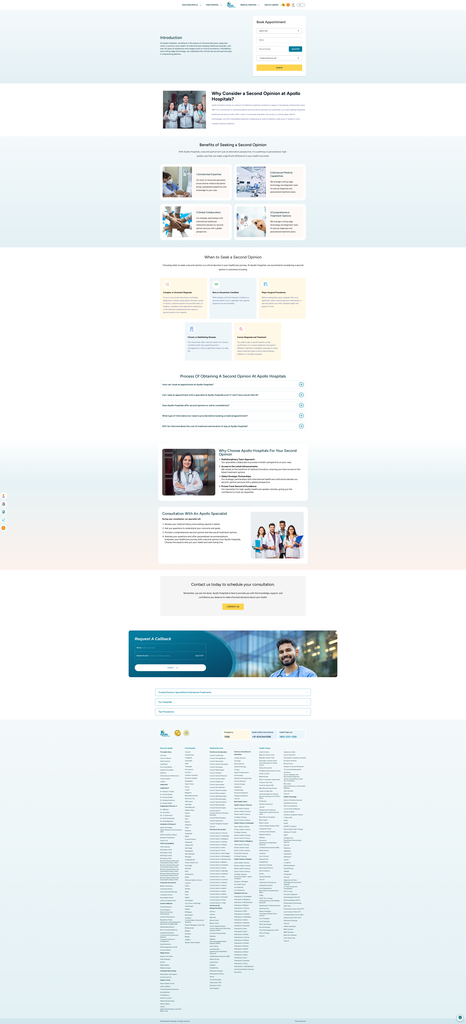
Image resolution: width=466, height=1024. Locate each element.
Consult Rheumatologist (218, 799)
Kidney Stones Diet (265, 768)
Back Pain (213, 917)
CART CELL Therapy (266, 898)
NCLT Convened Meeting (168, 930)
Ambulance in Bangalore (242, 899)
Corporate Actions (166, 895)
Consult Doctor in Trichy (218, 900)
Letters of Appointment (168, 900)
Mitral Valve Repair (265, 924)
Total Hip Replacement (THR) (269, 930)
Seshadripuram (190, 807)
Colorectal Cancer (265, 829)
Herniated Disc (215, 949)
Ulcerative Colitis (215, 985)
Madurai (187, 816)
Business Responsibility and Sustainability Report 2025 (169, 874)
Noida (187, 877)
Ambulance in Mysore (241, 946)
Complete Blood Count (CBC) (294, 915)
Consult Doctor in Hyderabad (219, 836)
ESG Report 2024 (166, 852)
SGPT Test (287, 906)
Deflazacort (287, 857)
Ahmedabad (189, 900)
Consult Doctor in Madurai (218, 882)
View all (261, 807)
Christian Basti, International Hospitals (194, 921)
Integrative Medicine (241, 796)
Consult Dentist (215, 811)
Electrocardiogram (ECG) (292, 900)
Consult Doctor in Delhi (217, 847)
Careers (162, 781)
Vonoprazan (288, 874)
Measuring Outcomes (167, 1001)
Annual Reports (165, 910)
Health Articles (264, 752)
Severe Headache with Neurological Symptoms (292, 775)
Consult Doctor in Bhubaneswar (220, 859)
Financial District (190, 839)
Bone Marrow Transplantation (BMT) (269, 891)
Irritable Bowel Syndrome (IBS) (220, 956)
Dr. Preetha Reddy (166, 794)
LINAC (286, 820)
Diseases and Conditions (267, 810)
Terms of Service (300, 1021)
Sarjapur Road (189, 810)
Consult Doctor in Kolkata (218, 844)
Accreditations (165, 992)
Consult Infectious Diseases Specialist (219, 814)
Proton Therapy (264, 933)
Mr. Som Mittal (165, 812)
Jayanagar (188, 804)
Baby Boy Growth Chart (267, 758)
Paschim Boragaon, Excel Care (195, 925)
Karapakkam (189, 781)
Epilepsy (212, 939)
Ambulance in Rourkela (241, 960)
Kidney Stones (214, 959)
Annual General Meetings (168, 892)
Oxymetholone (289, 868)
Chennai (188, 752)
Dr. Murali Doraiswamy (167, 818)
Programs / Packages (241, 881)
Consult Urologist (215, 773)
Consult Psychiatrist (216, 821)
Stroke (212, 977)
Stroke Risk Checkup (241, 853)
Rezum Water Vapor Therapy (293, 829)
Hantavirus (262, 840)
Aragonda (188, 825)
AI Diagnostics (288, 838)
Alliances (163, 773)
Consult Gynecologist (217, 784)
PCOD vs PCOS (264, 774)
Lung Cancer (214, 962)
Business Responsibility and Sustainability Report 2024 (169, 870)
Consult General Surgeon (218, 802)
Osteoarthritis (264, 859)
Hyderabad (188, 833)
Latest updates (165, 986)
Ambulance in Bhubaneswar (243, 902)
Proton (187, 787)
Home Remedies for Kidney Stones (268, 764)
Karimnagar (188, 848)
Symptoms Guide (289, 752)
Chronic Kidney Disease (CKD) (269, 826)
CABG (261, 895)
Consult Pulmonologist (217, 779)
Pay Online (237, 972)
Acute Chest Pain (289, 755)
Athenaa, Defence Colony (193, 880)
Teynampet (188, 761)
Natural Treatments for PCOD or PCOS (269, 797)
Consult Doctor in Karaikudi (219, 874)
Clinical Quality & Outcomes (169, 989)
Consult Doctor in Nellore (218, 894)
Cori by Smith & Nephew (292, 809)
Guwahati (188, 918)
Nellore (187, 822)
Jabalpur (188, 939)
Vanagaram (188, 758)
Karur (186, 819)
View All (212, 826)
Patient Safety (165, 1004)
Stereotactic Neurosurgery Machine (292, 841)
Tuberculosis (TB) (215, 982)
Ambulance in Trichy (240, 963)
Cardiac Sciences (239, 758)
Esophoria (287, 772)
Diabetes (213, 936)
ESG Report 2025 (166, 850)
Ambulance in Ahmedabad (242, 896)
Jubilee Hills (189, 845)
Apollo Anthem (165, 761)
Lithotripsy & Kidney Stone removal (268, 914)
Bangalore (188, 793)
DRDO (187, 836)
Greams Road (189, 755)
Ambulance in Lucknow (241, 937)
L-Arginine (287, 862)
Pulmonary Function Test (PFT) (294, 909)
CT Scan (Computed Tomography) (290, 887)
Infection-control (165, 998)
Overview (163, 755)
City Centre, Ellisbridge (192, 903)
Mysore (187, 813)
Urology (236, 769)
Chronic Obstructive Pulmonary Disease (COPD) (220, 929)
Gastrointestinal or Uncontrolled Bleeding (294, 787)
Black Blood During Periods (268, 788)
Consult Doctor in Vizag (217, 903)
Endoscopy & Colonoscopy (292, 903)
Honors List (164, 840)
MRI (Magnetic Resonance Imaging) (292, 883)
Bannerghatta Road (191, 795)
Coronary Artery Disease (218, 933)
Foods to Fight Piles (266, 791)
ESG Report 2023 (166, 855)
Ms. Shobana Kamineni (167, 800)
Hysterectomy (264, 908)
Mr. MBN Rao (164, 809)
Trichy (187, 828)
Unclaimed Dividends (167, 933)
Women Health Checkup (242, 811)
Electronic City (190, 798)
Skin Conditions (264, 871)
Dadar (187, 892)
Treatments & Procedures (267, 882)
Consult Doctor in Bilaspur (218, 862)
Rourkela (188, 934)
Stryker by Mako (289, 812)
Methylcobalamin (289, 865)
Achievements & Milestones (169, 776)
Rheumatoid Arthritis (217, 974)
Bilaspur (187, 931)
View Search (3, 528)
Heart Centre (189, 784)
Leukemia (262, 853)
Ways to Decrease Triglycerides (269, 779)
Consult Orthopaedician (218, 758)
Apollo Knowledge (166, 827)
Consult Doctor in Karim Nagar (220, 853)
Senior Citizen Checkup (242, 820)
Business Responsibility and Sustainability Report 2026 (169, 879)
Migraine (212, 965)
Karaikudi (188, 830)
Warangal (188, 857)
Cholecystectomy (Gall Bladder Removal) (269, 901)
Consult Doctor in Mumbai (218, 842)
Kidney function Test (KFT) (292, 917)
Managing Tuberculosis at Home (269, 771)
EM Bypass (188, 912)
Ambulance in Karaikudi (242, 925)
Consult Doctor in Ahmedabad (220, 856)
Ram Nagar (188, 865)
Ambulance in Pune (240, 958)
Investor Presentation (167, 917)
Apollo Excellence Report (168, 835)
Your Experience (239, 890)
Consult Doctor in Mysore (218, 885)
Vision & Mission (165, 758)
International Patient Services (244, 969)
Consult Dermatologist (217, 805)
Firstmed (188, 772)
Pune (186, 894)
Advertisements (165, 944)
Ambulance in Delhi (240, 911)
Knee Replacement (265, 888)
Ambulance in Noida (240, 955)
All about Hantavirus (266, 804)
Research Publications (167, 837)
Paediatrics (237, 787)
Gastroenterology (240, 767)
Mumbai (187, 889)
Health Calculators (290, 926)
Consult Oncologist (216, 767)
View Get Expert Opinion (3, 520)
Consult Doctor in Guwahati (219, 865)
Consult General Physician (218, 776)
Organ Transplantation (241, 772)
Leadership (163, 764)
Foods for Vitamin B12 (266, 785)
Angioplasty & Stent (266, 885)
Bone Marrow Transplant (267, 817)
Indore (187, 886)
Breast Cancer (214, 923)
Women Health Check (241, 847)
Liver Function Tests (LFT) (292, 912)
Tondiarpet (188, 766)
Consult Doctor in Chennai (218, 833)
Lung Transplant (264, 921)
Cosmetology (238, 790)
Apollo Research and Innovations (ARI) (171, 831)
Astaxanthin (288, 854)
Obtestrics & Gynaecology (243, 778)
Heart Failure (214, 946)
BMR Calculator (289, 932)
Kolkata (187, 909)
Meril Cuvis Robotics (290, 806)
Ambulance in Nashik (241, 949)
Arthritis (212, 911)
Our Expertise (238, 887)
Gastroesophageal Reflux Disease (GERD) (218, 942)
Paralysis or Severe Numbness (294, 766)
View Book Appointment (3, 496)
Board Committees (166, 886)
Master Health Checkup (242, 814)
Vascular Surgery (239, 784)
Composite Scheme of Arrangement (167, 940)
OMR (186, 763)
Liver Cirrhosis (264, 856)
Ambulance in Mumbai (241, 943)
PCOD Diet (262, 801)
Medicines (287, 848)
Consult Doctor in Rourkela (219, 897)
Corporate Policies (166, 889)
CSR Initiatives (165, 847)
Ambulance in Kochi (240, 931)
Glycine (286, 860)
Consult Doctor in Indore (218, 868)
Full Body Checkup (240, 817)
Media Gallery (164, 965)
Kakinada (188, 868)
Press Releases (165, 959)
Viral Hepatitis (214, 988)
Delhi (186, 871)
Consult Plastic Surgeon (218, 793)
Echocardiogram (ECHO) (292, 897)
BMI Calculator (288, 929)
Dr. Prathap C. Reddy (167, 791)
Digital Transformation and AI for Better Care (170, 1010)
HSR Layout (189, 801)
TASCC (162, 1007)
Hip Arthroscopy (264, 927)
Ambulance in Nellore (241, 952)
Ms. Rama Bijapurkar (166, 821)
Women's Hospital (191, 778)
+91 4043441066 (261, 736)
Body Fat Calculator (290, 935)
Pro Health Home (240, 884)
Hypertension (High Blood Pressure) (218, 952)
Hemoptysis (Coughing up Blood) (295, 758)
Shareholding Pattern (167, 927)
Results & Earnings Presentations (166, 913)
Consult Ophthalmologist (218, 796)
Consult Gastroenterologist (219, 764)
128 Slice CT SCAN (290, 832)
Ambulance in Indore (241, 920)
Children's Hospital (191, 775)
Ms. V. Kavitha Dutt (166, 815)
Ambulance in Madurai (241, 940)
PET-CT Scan (288, 891)
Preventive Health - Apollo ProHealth (243, 877)
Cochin (187, 790)
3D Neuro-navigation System (293, 815)
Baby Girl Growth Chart (267, 755)
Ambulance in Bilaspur (241, 905)
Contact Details (165, 950)
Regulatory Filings (166, 920)
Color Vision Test (289, 938)
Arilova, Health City (191, 862)
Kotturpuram (189, 769)
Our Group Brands (166, 767)
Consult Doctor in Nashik (218, 888)
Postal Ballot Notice (166, 897)
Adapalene (287, 851)
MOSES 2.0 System (290, 826)
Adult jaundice (288, 791)
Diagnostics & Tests (290, 880)
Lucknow (188, 883)
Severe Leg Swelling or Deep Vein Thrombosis (293, 780)
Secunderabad (189, 854)
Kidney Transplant (265, 911)
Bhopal (187, 937)
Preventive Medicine (241, 793)
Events (162, 962)
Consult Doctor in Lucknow (219, 879)
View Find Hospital (3, 504)
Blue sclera (287, 784)
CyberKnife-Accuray (290, 803)
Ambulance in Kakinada (241, 923)
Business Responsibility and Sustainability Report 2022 (169, 866)
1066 (293, 6)
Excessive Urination (290, 761)
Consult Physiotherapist (218, 818)
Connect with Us (165, 977)
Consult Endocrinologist (218, 808)
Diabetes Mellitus (265, 834)
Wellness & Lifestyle (290, 920)
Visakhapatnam (190, 860)
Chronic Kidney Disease (217, 926)
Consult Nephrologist (217, 770)
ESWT (286, 835)
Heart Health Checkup (241, 808)
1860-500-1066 (288, 736)
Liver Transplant (264, 918)
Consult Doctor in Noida (218, 891)
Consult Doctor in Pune (217, 850)
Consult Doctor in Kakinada (219, 871)
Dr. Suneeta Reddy (166, 797)
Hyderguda (188, 842)
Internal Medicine (240, 781)
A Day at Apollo (165, 779)
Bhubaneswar (189, 928)
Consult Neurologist (216, 761)
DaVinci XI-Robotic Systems (293, 800)
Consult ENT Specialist (217, 787)
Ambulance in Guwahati (242, 914)
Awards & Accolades (167, 770)
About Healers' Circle (167, 983)
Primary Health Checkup (242, 829)
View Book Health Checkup (3, 512)
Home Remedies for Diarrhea (268, 794)
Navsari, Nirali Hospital (192, 942)
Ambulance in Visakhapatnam (244, 966)
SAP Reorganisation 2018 (168, 947)
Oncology (237, 761)
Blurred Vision (214, 920)
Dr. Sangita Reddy (166, 803)
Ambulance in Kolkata (241, 934)
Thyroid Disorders (215, 979)
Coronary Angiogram (290, 894)
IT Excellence (164, 995)
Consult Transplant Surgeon (219, 824)
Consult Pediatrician (216, 781)
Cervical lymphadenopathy (292, 769)
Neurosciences (239, 764)
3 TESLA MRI (288, 817)
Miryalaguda (189, 851)
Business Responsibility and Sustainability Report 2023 (169, 862)
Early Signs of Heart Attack (268, 761)
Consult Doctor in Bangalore (219, 839)
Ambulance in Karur (240, 928)
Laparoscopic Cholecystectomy (269, 905)
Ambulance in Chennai (241, 908)
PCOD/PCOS (214, 968)
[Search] (288, 5)
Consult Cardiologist (217, 755)
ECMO (286, 823)
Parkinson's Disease (216, 971)
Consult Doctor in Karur (217, 877)
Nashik (187, 897)
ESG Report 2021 (166, 858)
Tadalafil (286, 871)
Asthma (212, 914)
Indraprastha (189, 874)
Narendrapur (189, 915)
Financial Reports (166, 907)
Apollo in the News (166, 956)
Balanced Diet (263, 776)
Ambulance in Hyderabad (242, 917)
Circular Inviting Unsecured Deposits (169, 936)
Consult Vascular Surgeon (218, 790)
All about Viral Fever (266, 782)
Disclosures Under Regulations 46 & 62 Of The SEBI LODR (170, 923)
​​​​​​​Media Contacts (165, 968)
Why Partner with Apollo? (168, 974)
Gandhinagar (189, 906)
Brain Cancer (263, 820)
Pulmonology (238, 775)
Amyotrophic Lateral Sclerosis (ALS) (269, 813)
